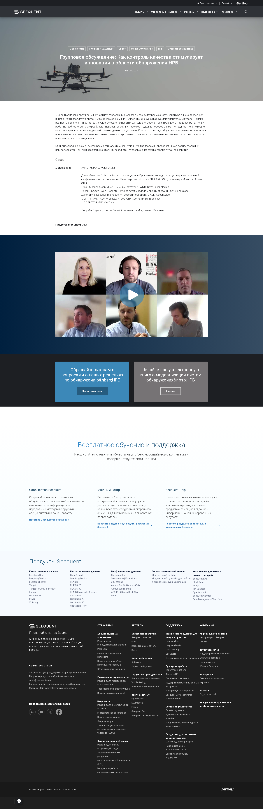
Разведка (102, 649)
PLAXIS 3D (75, 588)
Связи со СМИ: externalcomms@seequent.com (53, 688)
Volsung (33, 602)
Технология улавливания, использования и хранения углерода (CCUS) (111, 729)
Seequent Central (202, 595)
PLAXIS (74, 582)
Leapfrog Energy (37, 582)
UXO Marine (117, 582)
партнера (204, 682)
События (136, 662)
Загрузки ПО (172, 674)
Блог (134, 641)
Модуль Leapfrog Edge (164, 575)
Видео (122, 49)
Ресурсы (189, 11)
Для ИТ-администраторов (179, 741)
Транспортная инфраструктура (113, 689)
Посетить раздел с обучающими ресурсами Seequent (123, 525)
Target (32, 585)
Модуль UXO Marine (142, 49)
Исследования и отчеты (144, 646)
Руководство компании (212, 678)
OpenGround (76, 575)
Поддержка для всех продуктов (182, 658)
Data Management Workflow (207, 599)
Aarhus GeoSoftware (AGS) (125, 585)
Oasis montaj (77, 49)
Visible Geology (139, 682)
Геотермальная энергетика (111, 713)
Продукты (138, 11)
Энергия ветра (105, 721)
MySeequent (138, 698)
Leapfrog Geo (36, 575)
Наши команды (207, 662)
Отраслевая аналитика (180, 49)
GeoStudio (75, 595)
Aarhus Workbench (121, 588)
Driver (32, 599)
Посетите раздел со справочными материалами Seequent (186, 525)
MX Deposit (35, 595)
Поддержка (208, 11)
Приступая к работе (176, 670)
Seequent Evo (200, 578)
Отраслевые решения (164, 11)
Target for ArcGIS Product (42, 588)
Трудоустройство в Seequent (215, 653)
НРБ (160, 49)
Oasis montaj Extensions (124, 578)
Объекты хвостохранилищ (111, 669)
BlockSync (198, 582)
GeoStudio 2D (77, 599)
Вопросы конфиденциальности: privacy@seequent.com (57, 684)
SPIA (113, 595)
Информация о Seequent (212, 637)
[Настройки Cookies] (19, 801)
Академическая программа (146, 678)
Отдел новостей (208, 694)
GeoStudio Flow (78, 605)
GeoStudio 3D (77, 602)
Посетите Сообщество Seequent (48, 519)
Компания (227, 11)
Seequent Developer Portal (145, 715)
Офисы (203, 641)
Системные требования (178, 678)
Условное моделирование (145, 686)
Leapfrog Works (37, 578)
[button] (92, 391)
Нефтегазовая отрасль (109, 717)
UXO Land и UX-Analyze (101, 49)
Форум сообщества (142, 666)
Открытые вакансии (210, 658)
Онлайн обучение (175, 710)
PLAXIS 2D (75, 585)
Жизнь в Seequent (209, 666)
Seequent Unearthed (142, 637)
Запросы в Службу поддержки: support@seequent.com (57, 672)
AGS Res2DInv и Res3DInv (124, 592)
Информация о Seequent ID (180, 690)
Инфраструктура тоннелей (111, 693)
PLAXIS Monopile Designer (84, 592)
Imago (32, 592)
